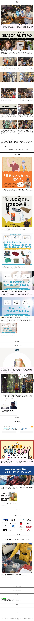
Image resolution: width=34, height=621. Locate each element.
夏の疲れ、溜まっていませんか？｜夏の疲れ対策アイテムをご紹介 (14, 291)
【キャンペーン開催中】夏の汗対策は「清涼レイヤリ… (8, 410)
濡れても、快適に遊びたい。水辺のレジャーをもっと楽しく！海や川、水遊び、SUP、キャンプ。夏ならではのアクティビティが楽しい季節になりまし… (25, 132)
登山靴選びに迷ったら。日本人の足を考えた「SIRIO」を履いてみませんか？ (16, 368)
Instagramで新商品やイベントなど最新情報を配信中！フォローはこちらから (17, 149)
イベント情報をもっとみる (17, 509)
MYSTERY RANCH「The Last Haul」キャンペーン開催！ (12, 394)
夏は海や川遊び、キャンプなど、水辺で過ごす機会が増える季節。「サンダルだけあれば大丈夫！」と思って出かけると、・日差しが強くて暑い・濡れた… (8, 116)
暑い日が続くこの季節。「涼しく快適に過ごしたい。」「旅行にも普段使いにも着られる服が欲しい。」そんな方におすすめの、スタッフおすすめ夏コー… (8, 132)
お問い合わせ (17, 594)
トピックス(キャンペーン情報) (9, 372)
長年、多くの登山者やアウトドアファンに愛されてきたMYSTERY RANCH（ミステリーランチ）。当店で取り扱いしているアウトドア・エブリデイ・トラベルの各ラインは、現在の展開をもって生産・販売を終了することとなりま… (17, 396)
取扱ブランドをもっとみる (17, 534)
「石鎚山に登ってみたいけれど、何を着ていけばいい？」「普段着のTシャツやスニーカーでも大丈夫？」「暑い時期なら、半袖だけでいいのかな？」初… (8, 84)
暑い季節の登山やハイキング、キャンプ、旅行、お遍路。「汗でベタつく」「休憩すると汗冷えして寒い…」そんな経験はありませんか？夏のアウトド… (8, 411)
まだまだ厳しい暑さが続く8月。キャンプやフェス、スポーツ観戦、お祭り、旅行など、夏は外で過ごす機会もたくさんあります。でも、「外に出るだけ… (25, 68)
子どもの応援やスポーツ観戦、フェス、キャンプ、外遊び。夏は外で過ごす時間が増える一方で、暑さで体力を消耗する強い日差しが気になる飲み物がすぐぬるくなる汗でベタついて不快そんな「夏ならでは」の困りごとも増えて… (17, 320)
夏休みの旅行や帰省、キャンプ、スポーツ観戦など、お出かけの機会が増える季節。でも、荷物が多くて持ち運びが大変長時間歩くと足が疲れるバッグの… (8, 100)
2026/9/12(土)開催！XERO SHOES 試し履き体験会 (7, 502)
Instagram (17, 608)
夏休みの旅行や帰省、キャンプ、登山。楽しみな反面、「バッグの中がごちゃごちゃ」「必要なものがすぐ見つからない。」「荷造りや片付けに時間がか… (25, 116)
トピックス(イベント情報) (8, 464)
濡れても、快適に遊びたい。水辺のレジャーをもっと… (25, 130)
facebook (17, 604)
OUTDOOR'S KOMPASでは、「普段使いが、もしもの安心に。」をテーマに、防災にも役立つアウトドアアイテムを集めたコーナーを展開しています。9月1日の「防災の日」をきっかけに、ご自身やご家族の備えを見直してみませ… (17, 53)
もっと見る (17, 341)
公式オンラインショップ (17, 590)
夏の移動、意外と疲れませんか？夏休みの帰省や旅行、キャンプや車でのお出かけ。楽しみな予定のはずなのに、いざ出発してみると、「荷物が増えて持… (8, 335)
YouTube (17, 612)
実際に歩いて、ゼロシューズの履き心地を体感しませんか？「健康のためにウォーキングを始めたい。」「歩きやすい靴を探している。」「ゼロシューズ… (8, 503)
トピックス (6, 29)
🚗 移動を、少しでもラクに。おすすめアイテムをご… (8, 98)
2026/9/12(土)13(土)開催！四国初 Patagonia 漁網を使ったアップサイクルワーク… (16, 485)
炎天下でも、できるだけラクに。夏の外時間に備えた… (25, 67)
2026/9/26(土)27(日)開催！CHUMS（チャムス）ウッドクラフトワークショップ (16, 459)
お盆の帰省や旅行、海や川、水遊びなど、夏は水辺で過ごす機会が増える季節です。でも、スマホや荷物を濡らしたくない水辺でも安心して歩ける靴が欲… (25, 100)
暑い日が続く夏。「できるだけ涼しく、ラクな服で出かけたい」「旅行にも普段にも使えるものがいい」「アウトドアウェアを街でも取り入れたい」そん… (25, 84)
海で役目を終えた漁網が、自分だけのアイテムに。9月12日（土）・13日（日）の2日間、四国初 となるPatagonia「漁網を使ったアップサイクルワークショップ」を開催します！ (16, 488)
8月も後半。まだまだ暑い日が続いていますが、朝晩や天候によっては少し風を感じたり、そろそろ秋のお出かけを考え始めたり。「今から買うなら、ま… (8, 68)
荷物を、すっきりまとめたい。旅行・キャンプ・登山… (25, 114)
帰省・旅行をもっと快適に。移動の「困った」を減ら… (8, 333)
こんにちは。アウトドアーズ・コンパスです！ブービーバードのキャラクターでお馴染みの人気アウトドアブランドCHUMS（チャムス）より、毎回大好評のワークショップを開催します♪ (17, 462)
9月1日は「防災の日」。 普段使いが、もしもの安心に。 (12, 50)
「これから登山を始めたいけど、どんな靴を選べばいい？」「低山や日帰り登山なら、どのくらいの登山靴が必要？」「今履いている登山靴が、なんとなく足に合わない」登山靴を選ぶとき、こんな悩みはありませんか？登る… (17, 370)
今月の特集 (6, 321)
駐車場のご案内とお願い (17, 586)
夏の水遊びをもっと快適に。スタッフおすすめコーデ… (8, 114)
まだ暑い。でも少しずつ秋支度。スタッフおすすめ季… (8, 67)
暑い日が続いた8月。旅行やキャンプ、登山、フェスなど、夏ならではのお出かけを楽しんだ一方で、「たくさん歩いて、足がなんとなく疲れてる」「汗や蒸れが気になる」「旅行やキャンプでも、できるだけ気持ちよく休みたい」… (17, 27)
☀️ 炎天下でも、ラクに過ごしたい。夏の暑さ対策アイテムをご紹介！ (15, 317)
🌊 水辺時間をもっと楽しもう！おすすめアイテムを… (25, 98)
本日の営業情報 (17, 582)
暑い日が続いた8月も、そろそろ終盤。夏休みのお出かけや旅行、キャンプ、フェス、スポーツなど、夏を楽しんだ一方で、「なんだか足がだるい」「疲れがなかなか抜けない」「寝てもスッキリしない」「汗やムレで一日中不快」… (17, 294)
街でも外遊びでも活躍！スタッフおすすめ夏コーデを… (8, 130)
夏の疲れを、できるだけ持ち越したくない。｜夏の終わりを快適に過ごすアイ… (17, 24)
